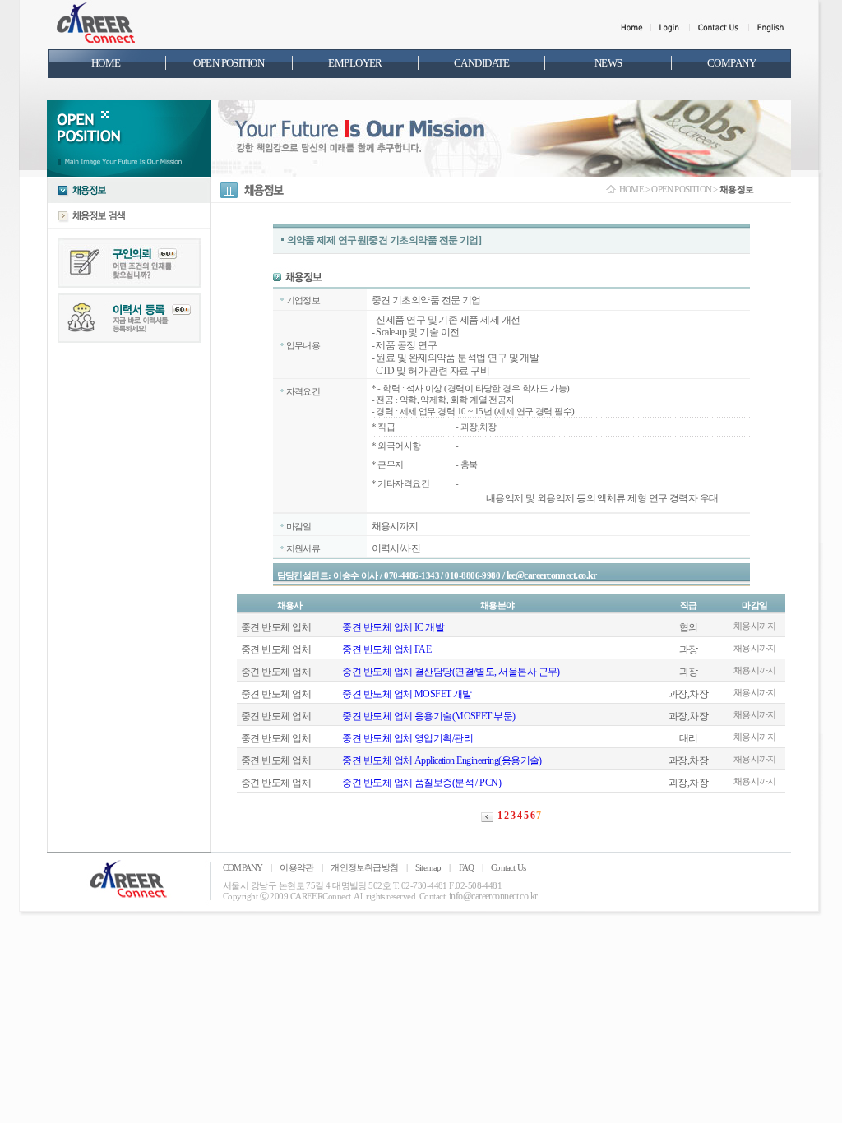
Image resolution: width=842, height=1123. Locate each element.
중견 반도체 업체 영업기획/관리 (407, 738)
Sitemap (428, 867)
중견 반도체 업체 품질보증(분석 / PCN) (421, 782)
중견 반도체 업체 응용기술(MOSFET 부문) (428, 716)
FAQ (466, 867)
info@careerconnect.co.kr (493, 896)
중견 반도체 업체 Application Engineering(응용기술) (442, 760)
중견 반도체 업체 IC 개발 (393, 627)
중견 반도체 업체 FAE (386, 649)
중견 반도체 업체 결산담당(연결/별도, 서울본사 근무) (451, 671)
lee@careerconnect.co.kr (552, 575)
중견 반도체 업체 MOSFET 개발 (407, 694)
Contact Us (508, 867)
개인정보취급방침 (364, 867)
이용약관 (296, 867)
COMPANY (242, 867)
